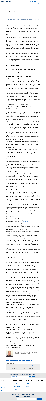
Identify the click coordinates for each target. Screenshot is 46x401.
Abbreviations (3, 387)
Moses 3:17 (15, 40)
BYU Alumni (27, 383)
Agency (8, 360)
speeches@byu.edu (4, 385)
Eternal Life (11, 360)
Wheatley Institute (15, 391)
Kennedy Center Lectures (16, 389)
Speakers (19, 3)
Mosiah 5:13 (14, 318)
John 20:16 (11, 310)
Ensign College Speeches (16, 386)
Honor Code (16, 360)
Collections (29, 3)
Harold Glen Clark (27, 368)
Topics (24, 3)
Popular (14, 3)
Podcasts (34, 3)
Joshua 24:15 (24, 330)
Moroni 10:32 (31, 325)
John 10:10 (27, 271)
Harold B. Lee (9, 368)
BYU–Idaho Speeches (16, 383)
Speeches (8, 1)
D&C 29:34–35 (25, 221)
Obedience (23, 360)
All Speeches (8, 3)
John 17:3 (35, 273)
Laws (19, 360)
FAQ (2, 390)
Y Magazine (27, 386)
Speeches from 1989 (29, 360)
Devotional (8, 9)
